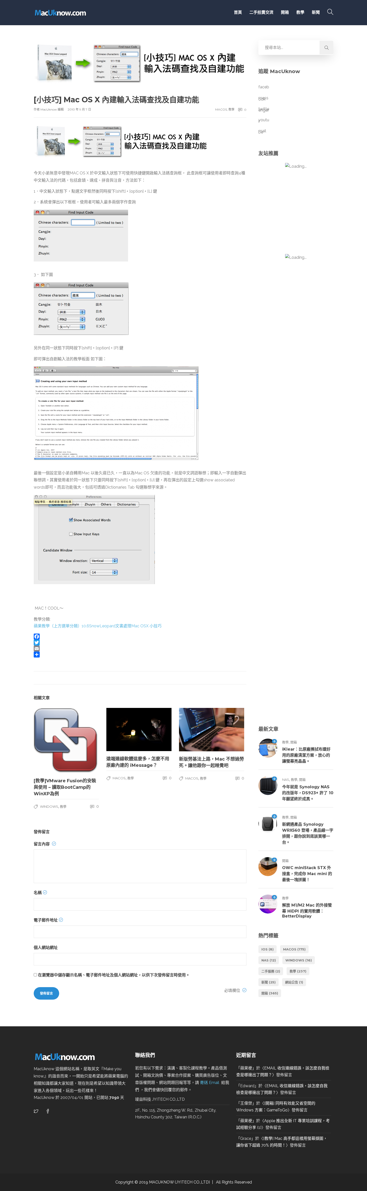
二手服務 (270, 971)
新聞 (316, 12)
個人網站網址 (46, 947)
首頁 (236, 12)
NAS (285, 780)
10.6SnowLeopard (98, 626)
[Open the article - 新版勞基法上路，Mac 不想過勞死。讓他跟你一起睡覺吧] (211, 729)
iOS (267, 949)
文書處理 (123, 626)
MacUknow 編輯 (52, 109)
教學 (300, 12)
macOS (221, 109)
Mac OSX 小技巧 (146, 626)
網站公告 (294, 982)
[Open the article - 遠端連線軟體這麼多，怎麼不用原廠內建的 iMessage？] (139, 729)
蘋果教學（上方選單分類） (58, 626)
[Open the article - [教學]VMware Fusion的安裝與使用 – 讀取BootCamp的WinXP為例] (66, 740)
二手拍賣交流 (261, 12)
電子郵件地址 (46, 920)
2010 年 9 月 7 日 (79, 109)
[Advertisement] (295, 529)
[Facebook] (140, 637)
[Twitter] (140, 643)
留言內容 (42, 844)
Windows (49, 806)
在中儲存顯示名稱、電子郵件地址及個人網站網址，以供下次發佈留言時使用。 (114, 975)
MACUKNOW (161, 1182)
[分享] (140, 655)
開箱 (285, 12)
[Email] (140, 649)
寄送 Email (210, 1082)
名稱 (38, 892)
